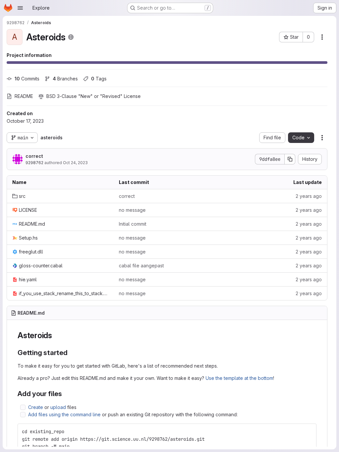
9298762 (34, 162)
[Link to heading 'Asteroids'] (56, 335)
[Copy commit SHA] (290, 159)
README (24, 96)
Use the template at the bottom (239, 378)
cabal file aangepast (141, 265)
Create (35, 407)
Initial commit (132, 224)
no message (132, 210)
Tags (99, 78)
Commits (27, 78)
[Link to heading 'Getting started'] (71, 352)
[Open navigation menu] (20, 8)
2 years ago (309, 196)
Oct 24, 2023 (75, 162)
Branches (65, 78)
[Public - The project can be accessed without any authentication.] (70, 37)
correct (34, 156)
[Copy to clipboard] (308, 431)
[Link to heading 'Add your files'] (66, 393)
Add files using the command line (64, 414)
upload (58, 407)
